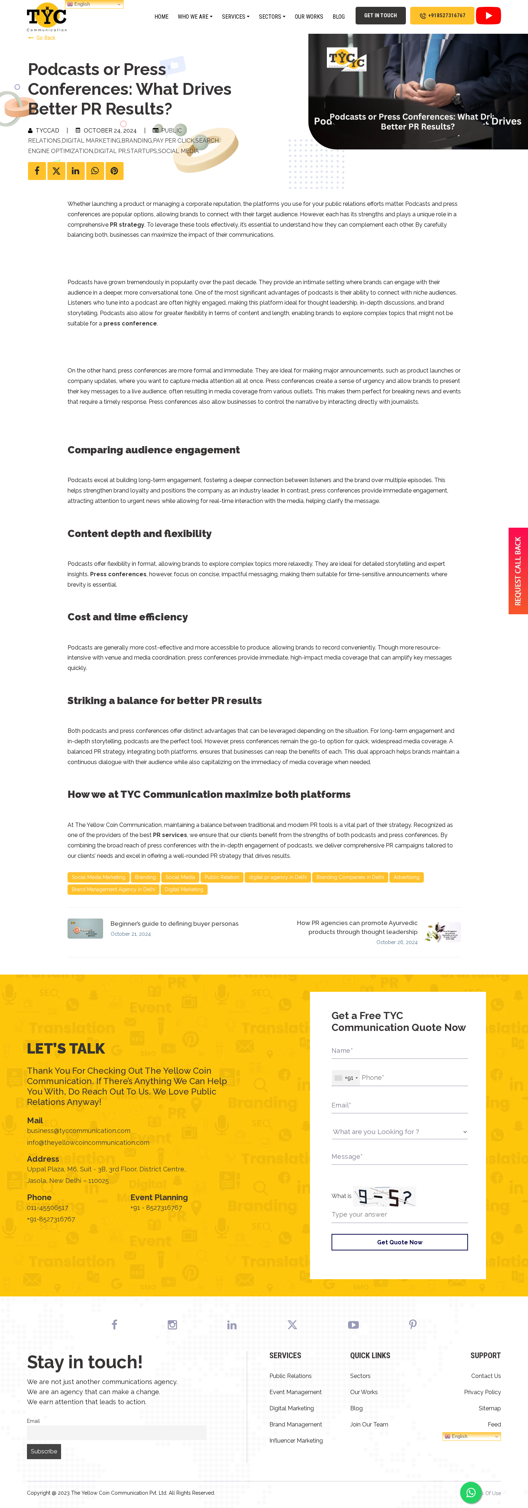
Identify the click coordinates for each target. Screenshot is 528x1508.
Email (33, 1421)
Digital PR (110, 151)
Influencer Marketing (296, 1440)
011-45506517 (47, 1207)
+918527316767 (447, 15)
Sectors (270, 16)
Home (161, 16)
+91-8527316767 (51, 1219)
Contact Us (486, 1376)
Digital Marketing (91, 140)
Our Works (309, 16)
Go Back (45, 37)
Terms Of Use (485, 1493)
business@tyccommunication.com (78, 1130)
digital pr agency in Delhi (278, 877)
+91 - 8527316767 (156, 1207)
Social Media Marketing (98, 877)
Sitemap (490, 1408)
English (458, 1436)
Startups (142, 151)
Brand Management (295, 1424)
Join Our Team (369, 1424)
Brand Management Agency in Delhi (113, 889)
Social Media (178, 151)
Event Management (295, 1392)
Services (233, 16)
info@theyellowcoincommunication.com (88, 1142)
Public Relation (222, 877)
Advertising (407, 877)
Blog (339, 16)
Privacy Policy (482, 1392)
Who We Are (193, 16)
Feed (494, 1424)
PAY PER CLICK (173, 140)
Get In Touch (380, 15)
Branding (136, 140)
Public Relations (290, 1376)
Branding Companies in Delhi (350, 877)
